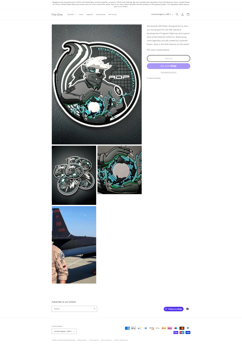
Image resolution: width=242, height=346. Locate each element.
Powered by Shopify (68, 340)
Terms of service (106, 340)
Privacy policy (94, 340)
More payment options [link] (168, 72)
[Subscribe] (94, 309)
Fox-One (59, 340)
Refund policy (82, 340)
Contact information (121, 340)
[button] (71, 14)
